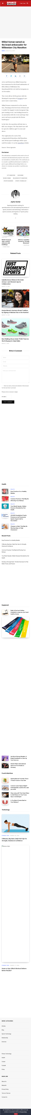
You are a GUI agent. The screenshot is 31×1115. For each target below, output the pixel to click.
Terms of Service (6, 1093)
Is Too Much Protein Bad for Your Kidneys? (18, 801)
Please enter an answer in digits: (10, 392)
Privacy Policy (5, 1089)
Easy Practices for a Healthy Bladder (18, 492)
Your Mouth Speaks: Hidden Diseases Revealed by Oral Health (18, 508)
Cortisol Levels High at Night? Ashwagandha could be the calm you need (20, 787)
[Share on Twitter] (11, 76)
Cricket (3, 1061)
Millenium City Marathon (20, 178)
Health (13, 489)
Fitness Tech (5, 835)
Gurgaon (20, 98)
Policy (3, 1069)
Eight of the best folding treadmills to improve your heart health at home (20, 612)
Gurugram (20, 175)
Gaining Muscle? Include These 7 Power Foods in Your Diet (19, 779)
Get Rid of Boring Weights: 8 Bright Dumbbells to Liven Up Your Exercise (19, 758)
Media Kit (4, 1085)
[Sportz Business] (12, 3)
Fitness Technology (6, 1053)
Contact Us (4, 1097)
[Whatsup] (20, 76)
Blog (3, 1030)
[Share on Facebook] (6, 76)
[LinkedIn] (15, 76)
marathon (21, 143)
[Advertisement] (15, 22)
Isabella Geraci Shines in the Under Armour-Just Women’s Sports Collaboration (13, 282)
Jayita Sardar (15, 202)
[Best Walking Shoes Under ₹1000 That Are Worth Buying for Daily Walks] (15, 327)
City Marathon (11, 175)
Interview (4, 1041)
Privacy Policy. (23, 1112)
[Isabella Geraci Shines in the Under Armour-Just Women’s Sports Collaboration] (15, 268)
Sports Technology (21, 180)
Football (4, 1065)
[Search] (27, 3)
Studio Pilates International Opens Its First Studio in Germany (18, 765)
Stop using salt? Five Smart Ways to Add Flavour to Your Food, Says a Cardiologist (20, 794)
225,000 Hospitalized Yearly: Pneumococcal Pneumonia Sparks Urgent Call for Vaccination (19, 518)
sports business (8, 180)
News (3, 50)
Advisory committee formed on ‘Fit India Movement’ (23, 241)
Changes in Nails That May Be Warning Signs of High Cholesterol (19, 528)
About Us (4, 1081)
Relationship (5, 1037)
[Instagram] (24, 76)
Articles (4, 1026)
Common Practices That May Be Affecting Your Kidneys (20, 499)
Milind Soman (7, 178)
